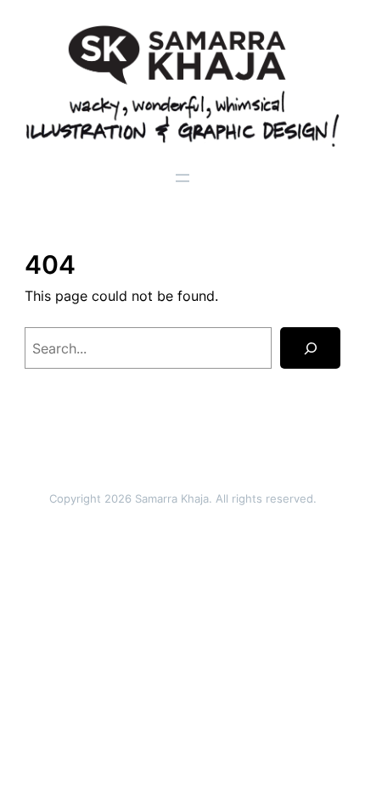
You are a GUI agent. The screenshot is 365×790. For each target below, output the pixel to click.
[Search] (310, 348)
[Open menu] (182, 178)
